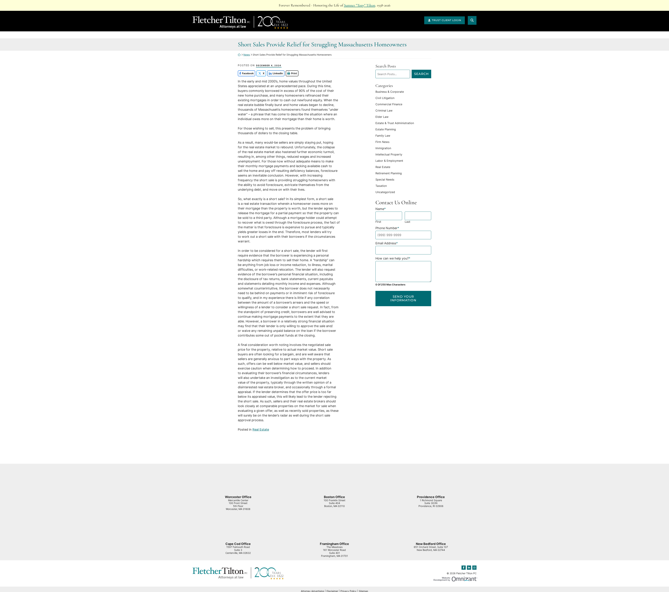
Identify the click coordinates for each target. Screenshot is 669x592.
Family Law (382, 135)
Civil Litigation (384, 98)
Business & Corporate (389, 91)
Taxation (381, 186)
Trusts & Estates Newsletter (411, 35)
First (378, 221)
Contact (568, 35)
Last (407, 221)
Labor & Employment (389, 160)
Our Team (128, 35)
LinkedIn (275, 73)
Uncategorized (385, 192)
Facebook (246, 73)
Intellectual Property (388, 154)
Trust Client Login (446, 20)
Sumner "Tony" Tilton (359, 5)
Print (294, 73)
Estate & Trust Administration (394, 123)
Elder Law (382, 117)
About (60, 35)
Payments (632, 35)
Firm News (382, 142)
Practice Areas (200, 35)
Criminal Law (384, 110)
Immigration (383, 148)
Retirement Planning (388, 173)
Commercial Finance (388, 104)
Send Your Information (403, 298)
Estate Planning (385, 129)
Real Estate (260, 429)
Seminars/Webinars (497, 35)
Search (421, 74)
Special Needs (384, 179)
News (270, 35)
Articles (331, 35)
